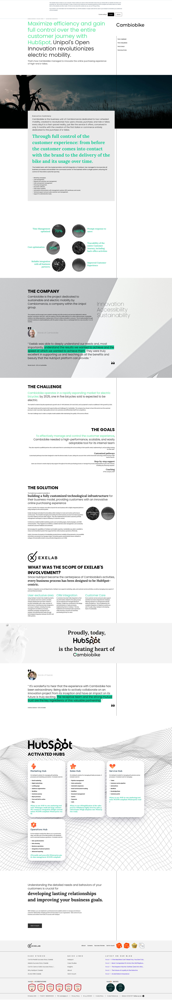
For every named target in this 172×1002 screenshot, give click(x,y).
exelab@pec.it (64, 996)
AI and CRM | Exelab (34, 974)
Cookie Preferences (112, 996)
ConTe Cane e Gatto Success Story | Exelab (41, 967)
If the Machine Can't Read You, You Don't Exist (124, 960)
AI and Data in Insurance (117, 974)
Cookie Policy (99, 996)
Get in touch (35, 926)
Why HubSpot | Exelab (35, 970)
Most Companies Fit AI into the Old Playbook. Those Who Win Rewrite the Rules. (124, 963)
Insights (70, 967)
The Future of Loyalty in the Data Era (121, 970)
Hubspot (70, 960)
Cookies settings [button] (103, 14)
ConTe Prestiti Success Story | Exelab (40, 960)
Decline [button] (118, 14)
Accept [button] (111, 14)
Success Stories (99, 945)
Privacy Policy (76, 996)
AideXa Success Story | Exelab (38, 963)
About (84, 945)
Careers (90, 945)
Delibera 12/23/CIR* (127, 996)
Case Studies (72, 963)
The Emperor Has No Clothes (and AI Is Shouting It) (124, 967)
